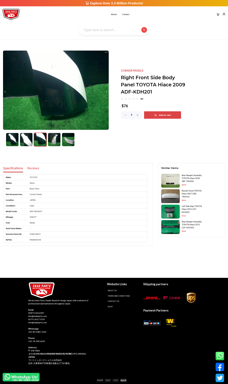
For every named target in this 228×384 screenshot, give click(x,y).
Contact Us (113, 301)
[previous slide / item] (5, 92)
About (114, 14)
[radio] (122, 98)
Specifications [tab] (13, 168)
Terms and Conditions (119, 296)
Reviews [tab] (33, 168)
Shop (110, 307)
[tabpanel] (75, 208)
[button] (12, 140)
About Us (112, 290)
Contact (125, 14)
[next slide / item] (107, 92)
